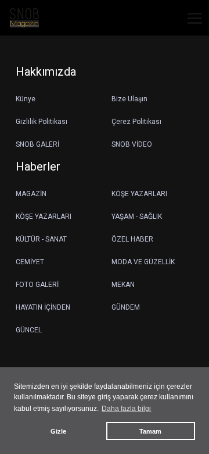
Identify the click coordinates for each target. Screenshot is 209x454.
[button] (191, 25)
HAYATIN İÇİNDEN (43, 307)
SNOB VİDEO (131, 144)
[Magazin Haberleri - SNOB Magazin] (24, 17)
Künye (25, 99)
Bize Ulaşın (129, 99)
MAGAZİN (31, 194)
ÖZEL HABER (132, 239)
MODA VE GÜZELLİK (143, 262)
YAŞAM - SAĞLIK (136, 216)
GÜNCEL (29, 330)
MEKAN (123, 285)
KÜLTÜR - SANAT (41, 239)
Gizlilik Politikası (41, 122)
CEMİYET (30, 262)
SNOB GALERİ (37, 144)
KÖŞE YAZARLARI (139, 194)
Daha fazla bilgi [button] (126, 409)
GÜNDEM (125, 307)
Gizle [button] (58, 431)
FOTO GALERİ (37, 285)
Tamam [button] (150, 431)
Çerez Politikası (136, 122)
